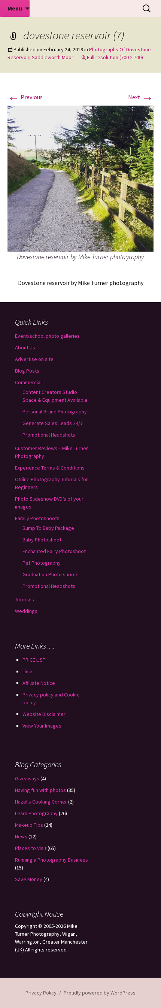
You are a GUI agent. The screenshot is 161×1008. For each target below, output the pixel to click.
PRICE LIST (33, 659)
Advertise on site (34, 359)
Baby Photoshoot (41, 539)
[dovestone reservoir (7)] (80, 178)
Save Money (28, 879)
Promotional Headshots (48, 434)
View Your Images (41, 725)
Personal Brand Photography (54, 411)
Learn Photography (36, 813)
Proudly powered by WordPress (100, 992)
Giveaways (27, 778)
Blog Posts (27, 370)
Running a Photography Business (51, 859)
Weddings (26, 611)
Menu (14, 8)
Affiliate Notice (38, 683)
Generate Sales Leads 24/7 (52, 423)
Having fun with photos (40, 790)
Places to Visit (30, 848)
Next (141, 97)
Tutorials (24, 599)
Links (28, 671)
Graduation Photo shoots (50, 574)
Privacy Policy (41, 992)
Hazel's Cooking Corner (41, 801)
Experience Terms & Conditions (50, 467)
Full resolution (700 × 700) (115, 57)
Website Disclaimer (44, 714)
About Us (25, 347)
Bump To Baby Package (48, 528)
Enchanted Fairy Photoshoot (54, 551)
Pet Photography (41, 562)
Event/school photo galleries (47, 336)
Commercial (28, 382)
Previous (25, 97)
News (21, 836)
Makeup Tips (29, 825)
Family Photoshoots (37, 518)
